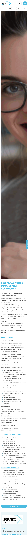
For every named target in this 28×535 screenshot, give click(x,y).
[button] (25, 3)
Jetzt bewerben (14, 506)
